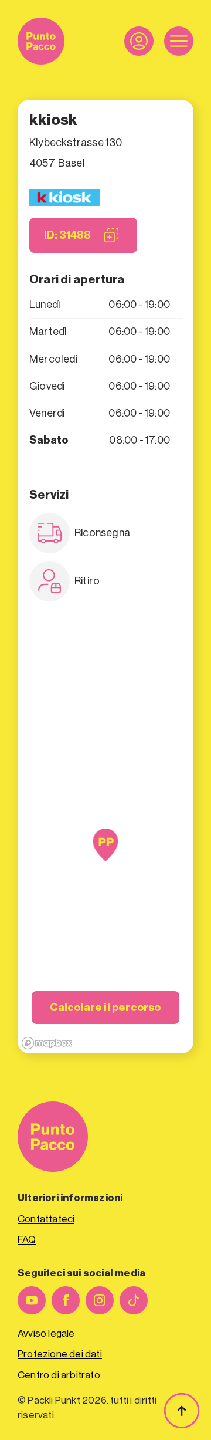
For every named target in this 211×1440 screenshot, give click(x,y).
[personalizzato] (134, 1300)
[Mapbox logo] (47, 1043)
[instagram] (100, 1300)
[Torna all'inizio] (181, 1410)
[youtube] (32, 1300)
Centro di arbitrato (59, 1375)
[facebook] (66, 1300)
